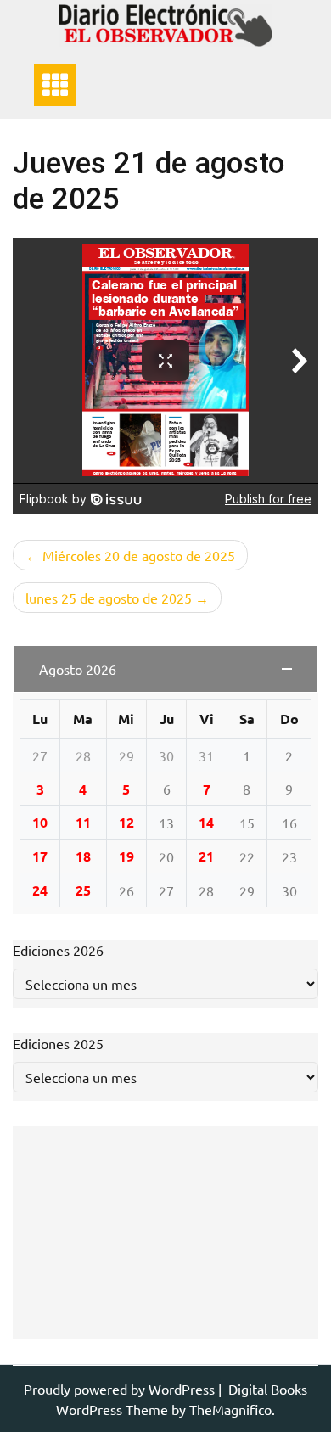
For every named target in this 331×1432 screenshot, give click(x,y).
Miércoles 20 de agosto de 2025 (138, 555)
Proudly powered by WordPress (121, 1388)
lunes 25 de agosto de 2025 (108, 597)
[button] (165, 669)
